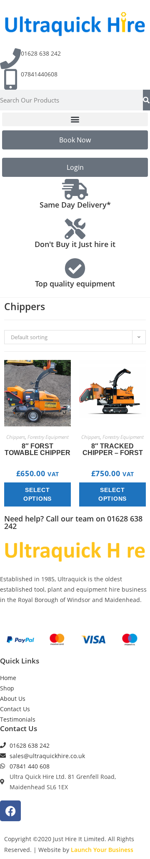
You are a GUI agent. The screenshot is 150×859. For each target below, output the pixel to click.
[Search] (146, 100)
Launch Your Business (102, 850)
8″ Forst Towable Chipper (37, 449)
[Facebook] (10, 810)
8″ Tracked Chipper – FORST (112, 449)
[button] (75, 119)
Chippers (15, 437)
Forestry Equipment (48, 437)
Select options (37, 494)
